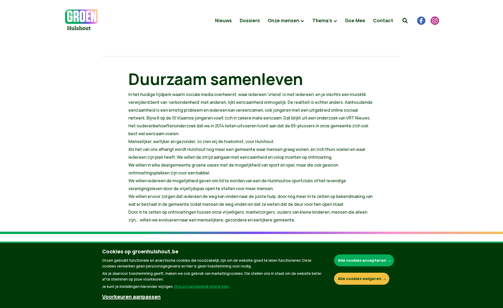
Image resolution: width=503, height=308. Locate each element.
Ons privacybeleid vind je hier (201, 286)
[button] (405, 21)
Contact (383, 20)
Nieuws (223, 20)
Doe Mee (355, 20)
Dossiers (250, 20)
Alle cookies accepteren (362, 260)
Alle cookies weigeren (359, 278)
